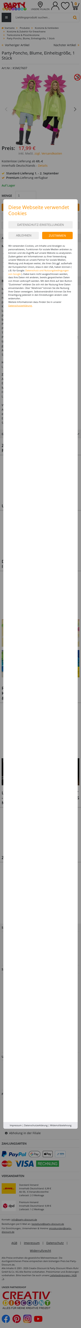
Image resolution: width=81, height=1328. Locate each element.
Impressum (16, 1125)
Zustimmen (57, 235)
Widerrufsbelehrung (60, 1125)
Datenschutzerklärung (36, 1125)
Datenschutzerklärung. (20, 305)
